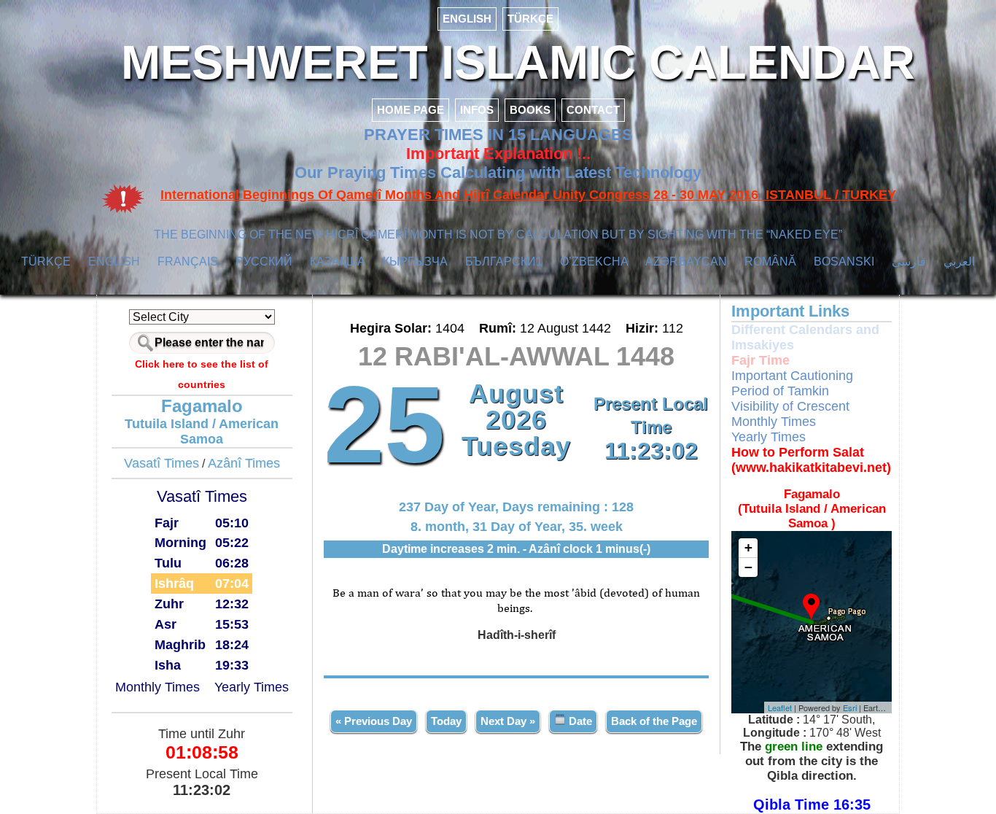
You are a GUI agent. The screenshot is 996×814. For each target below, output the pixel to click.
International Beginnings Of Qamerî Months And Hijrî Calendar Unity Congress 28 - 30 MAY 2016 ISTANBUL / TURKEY (528, 194)
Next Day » (508, 721)
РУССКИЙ (264, 261)
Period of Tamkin (780, 391)
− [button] (748, 567)
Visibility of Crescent (790, 406)
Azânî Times (244, 463)
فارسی (909, 261)
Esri (850, 707)
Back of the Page (654, 721)
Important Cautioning (792, 375)
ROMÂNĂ (770, 261)
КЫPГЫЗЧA (415, 261)
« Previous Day (373, 721)
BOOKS (530, 110)
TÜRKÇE (530, 18)
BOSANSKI (844, 261)
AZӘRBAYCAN (686, 261)
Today (446, 721)
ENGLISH (467, 18)
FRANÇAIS (187, 261)
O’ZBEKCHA (594, 261)
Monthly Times (157, 687)
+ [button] (748, 547)
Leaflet (780, 707)
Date (579, 721)
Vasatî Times (161, 463)
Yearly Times (251, 687)
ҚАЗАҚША (337, 261)
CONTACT (593, 110)
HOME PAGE (410, 110)
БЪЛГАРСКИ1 (503, 261)
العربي (959, 261)
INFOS (477, 110)
